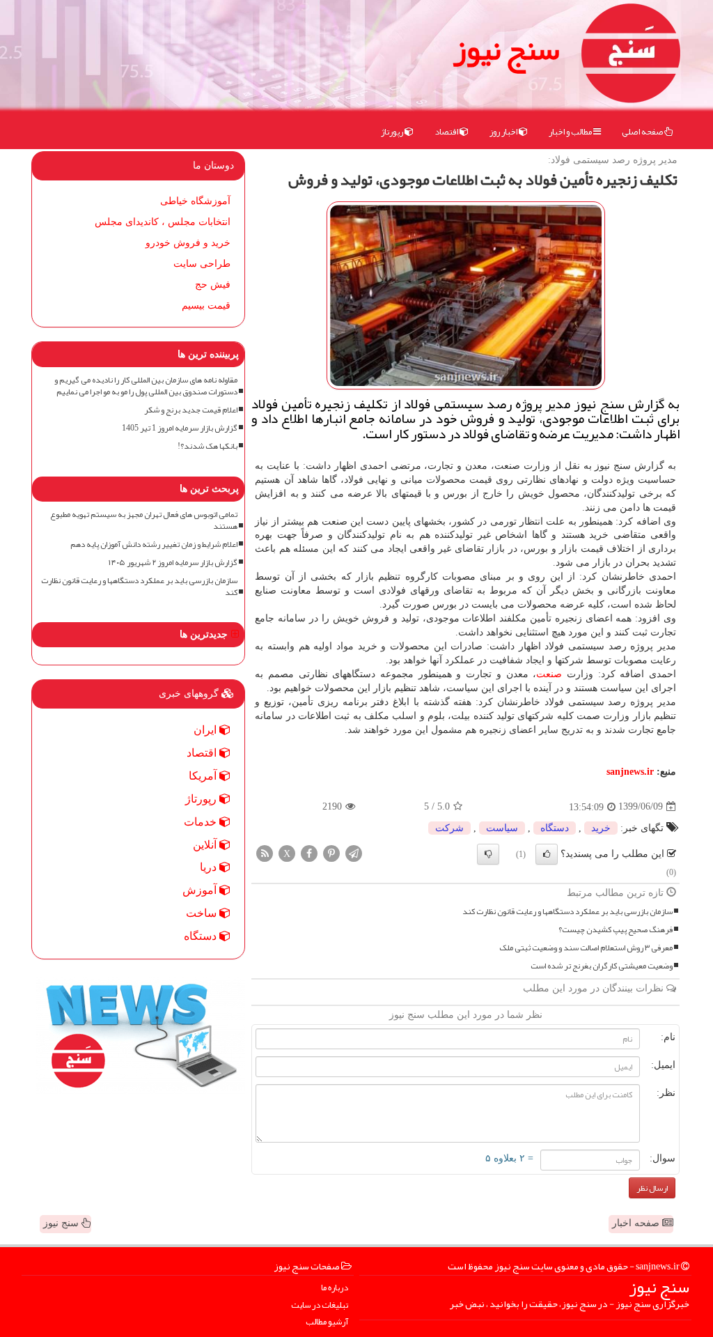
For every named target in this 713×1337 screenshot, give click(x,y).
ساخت (202, 913)
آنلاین (206, 845)
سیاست (502, 828)
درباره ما (334, 1288)
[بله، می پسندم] (546, 854)
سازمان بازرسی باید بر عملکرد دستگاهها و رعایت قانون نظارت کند (567, 912)
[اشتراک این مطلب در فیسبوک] (309, 852)
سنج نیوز (506, 48)
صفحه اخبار (637, 1223)
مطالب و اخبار (571, 132)
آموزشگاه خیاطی (195, 201)
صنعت (549, 674)
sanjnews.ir (630, 771)
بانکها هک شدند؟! (207, 446)
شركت (449, 828)
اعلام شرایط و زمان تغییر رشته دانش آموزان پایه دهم (153, 544)
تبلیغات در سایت (319, 1305)
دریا (209, 867)
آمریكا (204, 776)
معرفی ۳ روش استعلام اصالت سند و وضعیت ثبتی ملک (586, 948)
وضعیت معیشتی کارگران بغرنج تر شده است (602, 966)
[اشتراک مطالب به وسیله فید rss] (264, 852)
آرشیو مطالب (327, 1322)
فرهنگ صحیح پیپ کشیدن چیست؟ (615, 930)
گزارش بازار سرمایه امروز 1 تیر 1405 (179, 428)
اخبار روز (504, 132)
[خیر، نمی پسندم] (488, 854)
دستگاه (554, 828)
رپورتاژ (393, 132)
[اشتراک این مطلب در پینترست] (331, 852)
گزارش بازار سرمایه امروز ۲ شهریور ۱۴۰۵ (173, 563)
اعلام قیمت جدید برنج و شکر (190, 410)
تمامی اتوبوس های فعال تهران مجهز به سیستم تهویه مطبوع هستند (143, 520)
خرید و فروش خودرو (188, 243)
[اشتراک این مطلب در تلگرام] (353, 852)
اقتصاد (447, 132)
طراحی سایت (201, 263)
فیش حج (212, 284)
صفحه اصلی (643, 132)
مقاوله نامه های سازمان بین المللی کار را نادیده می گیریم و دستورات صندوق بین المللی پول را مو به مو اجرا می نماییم (145, 386)
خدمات (201, 822)
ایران (206, 730)
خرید (601, 828)
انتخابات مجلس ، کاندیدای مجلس (162, 222)
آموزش (200, 890)
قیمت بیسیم (206, 305)
